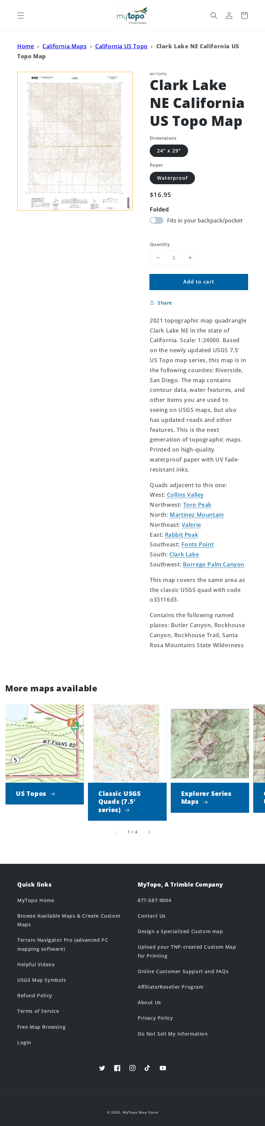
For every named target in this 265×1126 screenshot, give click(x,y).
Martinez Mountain (197, 514)
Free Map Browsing (41, 1027)
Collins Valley (185, 494)
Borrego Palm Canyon (213, 564)
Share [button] (165, 302)
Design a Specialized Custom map (180, 931)
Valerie (191, 525)
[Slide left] (116, 832)
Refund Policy (34, 995)
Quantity (160, 244)
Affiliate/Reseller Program (171, 987)
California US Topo (121, 46)
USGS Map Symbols (41, 980)
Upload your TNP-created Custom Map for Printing (187, 951)
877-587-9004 (154, 900)
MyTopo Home (36, 900)
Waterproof (172, 178)
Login (24, 1042)
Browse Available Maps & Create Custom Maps (68, 920)
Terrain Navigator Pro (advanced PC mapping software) (62, 944)
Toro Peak (197, 504)
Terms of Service (38, 1011)
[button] (20, 15)
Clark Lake (184, 554)
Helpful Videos (36, 964)
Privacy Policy (155, 1018)
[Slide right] (149, 832)
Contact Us (152, 915)
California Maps (64, 46)
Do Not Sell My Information (173, 1033)
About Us (149, 1002)
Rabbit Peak (181, 535)
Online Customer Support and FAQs (183, 971)
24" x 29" (169, 150)
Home (25, 46)
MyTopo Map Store (140, 1112)
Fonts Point (197, 544)
